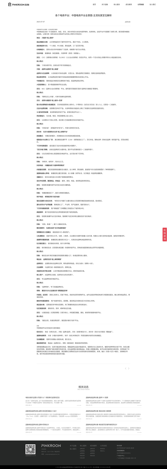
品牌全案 (82, 448)
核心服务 (117, 4)
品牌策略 (82, 451)
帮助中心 (102, 451)
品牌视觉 (82, 453)
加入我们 (153, 4)
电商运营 (82, 455)
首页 (94, 4)
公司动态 (141, 4)
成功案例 (129, 4)
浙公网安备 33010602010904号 (101, 467)
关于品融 (105, 4)
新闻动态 (102, 448)
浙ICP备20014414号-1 (87, 467)
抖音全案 (82, 458)
